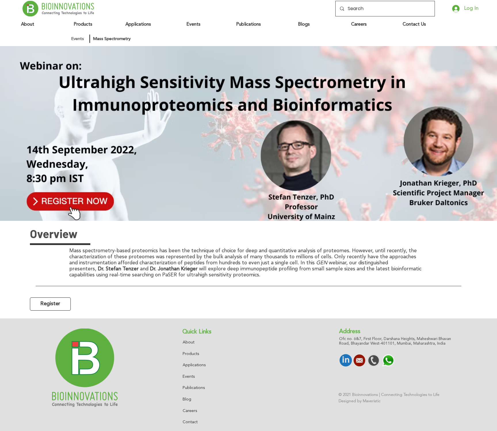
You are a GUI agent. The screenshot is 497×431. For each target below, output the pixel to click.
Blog (187, 399)
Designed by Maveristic (360, 400)
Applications (194, 365)
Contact (190, 422)
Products (191, 354)
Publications (194, 388)
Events (189, 377)
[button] (130, 39)
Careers (190, 411)
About (188, 342)
